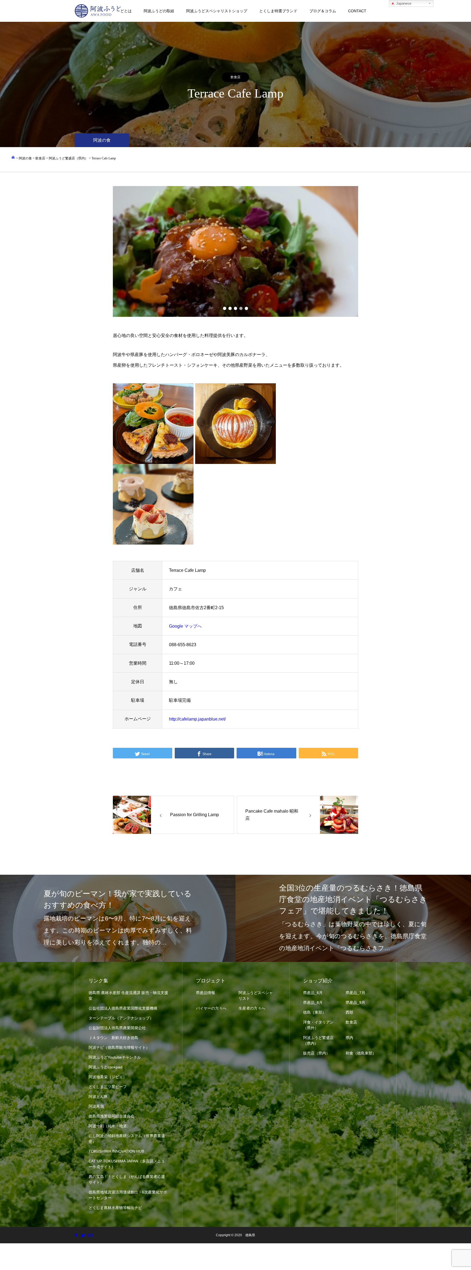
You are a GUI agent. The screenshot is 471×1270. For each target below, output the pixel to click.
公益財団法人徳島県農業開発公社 (117, 1028)
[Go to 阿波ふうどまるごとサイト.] (13, 158)
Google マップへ (185, 626)
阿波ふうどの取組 (159, 11)
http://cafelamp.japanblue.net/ (197, 719)
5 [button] (246, 308)
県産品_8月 (313, 1002)
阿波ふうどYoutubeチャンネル (115, 1057)
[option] (235, 251)
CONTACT (357, 11)
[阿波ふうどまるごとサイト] (98, 11)
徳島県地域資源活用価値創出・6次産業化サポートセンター (128, 1195)
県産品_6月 (313, 993)
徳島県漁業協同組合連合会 (111, 1116)
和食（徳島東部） (361, 1053)
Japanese (403, 3)
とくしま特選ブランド (278, 11)
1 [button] (224, 308)
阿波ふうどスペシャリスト (255, 996)
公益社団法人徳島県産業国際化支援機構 (123, 1008)
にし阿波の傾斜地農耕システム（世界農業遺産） (127, 1139)
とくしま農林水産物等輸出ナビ (115, 1207)
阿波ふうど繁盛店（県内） (318, 1040)
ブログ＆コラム (322, 11)
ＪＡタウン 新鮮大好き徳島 (113, 1037)
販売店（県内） (316, 1053)
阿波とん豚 (98, 1096)
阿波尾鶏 (96, 1106)
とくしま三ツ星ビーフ (108, 1086)
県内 (349, 1037)
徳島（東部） (314, 1012)
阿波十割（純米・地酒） (110, 1126)
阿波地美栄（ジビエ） (108, 1077)
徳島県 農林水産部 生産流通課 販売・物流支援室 (128, 996)
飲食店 (235, 77)
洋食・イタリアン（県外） (318, 1025)
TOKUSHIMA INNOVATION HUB (116, 1151)
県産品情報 (205, 993)
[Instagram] (90, 1235)
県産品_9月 (355, 1002)
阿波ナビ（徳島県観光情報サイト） (119, 1047)
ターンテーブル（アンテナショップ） (121, 1018)
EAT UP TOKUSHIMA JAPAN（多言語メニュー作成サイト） (127, 1164)
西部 (349, 1012)
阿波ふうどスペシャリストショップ (216, 11)
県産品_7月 (355, 993)
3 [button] (235, 308)
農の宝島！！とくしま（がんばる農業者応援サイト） (127, 1179)
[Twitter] (83, 1235)
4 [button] (241, 308)
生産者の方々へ (251, 1008)
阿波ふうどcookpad (105, 1067)
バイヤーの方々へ (211, 1008)
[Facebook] (75, 1235)
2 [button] (230, 308)
